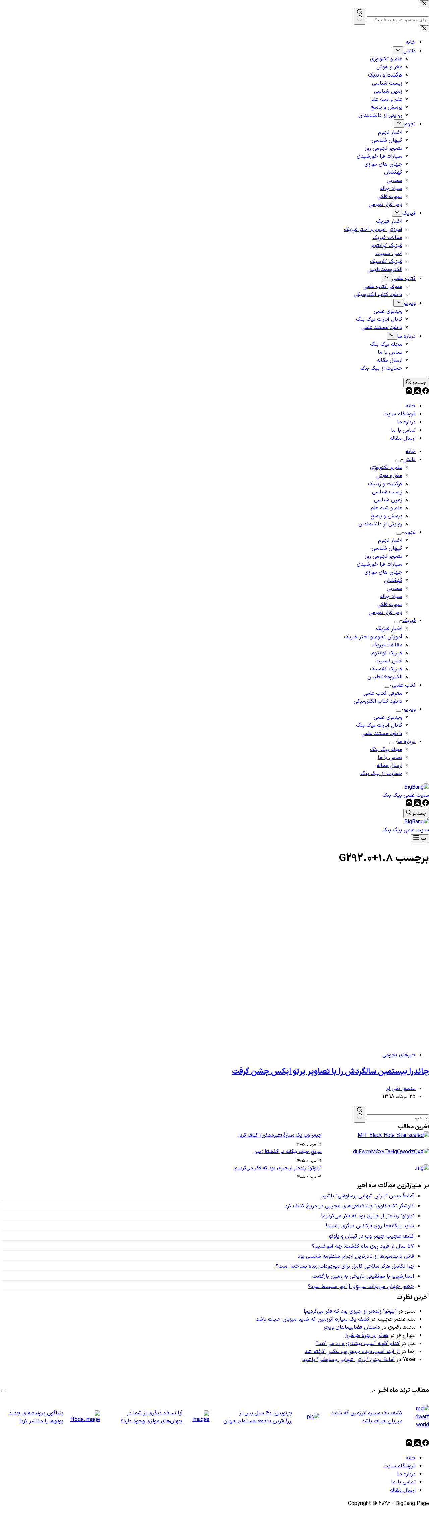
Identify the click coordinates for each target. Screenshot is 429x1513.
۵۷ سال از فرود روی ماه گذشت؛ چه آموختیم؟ (363, 1246)
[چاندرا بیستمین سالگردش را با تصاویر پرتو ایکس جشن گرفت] (300, 1042)
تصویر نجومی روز (383, 556)
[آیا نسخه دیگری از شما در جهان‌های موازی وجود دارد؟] (199, 1417)
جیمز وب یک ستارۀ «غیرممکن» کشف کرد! (280, 1135)
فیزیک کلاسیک (386, 669)
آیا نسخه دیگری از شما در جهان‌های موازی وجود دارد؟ (152, 1417)
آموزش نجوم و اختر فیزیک (373, 637)
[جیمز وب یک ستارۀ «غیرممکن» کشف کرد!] (393, 1135)
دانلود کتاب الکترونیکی (378, 701)
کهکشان (393, 580)
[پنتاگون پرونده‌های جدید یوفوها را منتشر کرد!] (85, 1417)
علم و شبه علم (386, 508)
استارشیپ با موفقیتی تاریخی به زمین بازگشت (363, 1276)
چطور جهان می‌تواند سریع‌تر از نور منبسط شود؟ (361, 1286)
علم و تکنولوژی (386, 468)
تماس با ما (403, 430)
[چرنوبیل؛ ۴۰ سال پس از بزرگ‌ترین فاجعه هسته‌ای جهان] (309, 1417)
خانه (411, 406)
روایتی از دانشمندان (380, 524)
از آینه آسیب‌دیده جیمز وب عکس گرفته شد (352, 1352)
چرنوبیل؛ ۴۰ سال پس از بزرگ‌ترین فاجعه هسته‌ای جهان (258, 1417)
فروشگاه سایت (399, 414)
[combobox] (398, 1117)
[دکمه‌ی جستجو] (359, 1114)
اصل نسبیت (388, 661)
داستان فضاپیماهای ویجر (351, 1327)
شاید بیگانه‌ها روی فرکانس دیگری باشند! (370, 1226)
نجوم (410, 532)
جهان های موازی (383, 572)
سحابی (394, 589)
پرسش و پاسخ (386, 516)
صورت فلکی (389, 605)
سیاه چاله (391, 597)
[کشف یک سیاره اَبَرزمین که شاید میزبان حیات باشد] (419, 1417)
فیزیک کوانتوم (386, 653)
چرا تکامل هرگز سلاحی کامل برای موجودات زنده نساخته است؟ (344, 1266)
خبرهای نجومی (399, 1055)
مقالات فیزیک (387, 645)
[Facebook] (425, 393)
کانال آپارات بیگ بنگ (379, 725)
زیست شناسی (387, 492)
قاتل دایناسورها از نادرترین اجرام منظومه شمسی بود (356, 1256)
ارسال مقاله (403, 438)
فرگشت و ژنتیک (385, 484)
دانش (409, 460)
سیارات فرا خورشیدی (379, 564)
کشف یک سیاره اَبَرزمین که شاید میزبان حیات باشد (312, 1319)
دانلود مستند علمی (381, 733)
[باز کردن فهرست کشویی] (398, 461)
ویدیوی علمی (388, 717)
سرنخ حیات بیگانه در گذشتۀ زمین (287, 1151)
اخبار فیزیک (389, 629)
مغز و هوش (389, 476)
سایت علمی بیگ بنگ (405, 795)
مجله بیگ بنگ (386, 750)
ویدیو (410, 709)
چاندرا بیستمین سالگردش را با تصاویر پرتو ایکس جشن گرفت (330, 1072)
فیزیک (409, 621)
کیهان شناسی (387, 548)
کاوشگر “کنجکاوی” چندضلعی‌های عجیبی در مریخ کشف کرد (349, 1206)
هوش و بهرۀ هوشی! (366, 1335)
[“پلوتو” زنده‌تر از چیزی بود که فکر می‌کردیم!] (422, 1168)
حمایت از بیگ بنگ (381, 774)
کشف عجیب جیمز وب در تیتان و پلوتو (371, 1236)
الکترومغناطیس (384, 677)
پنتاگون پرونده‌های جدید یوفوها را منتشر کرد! (36, 1417)
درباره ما (406, 422)
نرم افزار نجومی (385, 613)
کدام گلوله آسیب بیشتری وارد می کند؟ (358, 1344)
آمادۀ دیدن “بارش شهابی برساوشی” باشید (367, 1196)
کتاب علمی (404, 685)
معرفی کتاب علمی (382, 693)
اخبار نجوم (390, 540)
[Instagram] (409, 393)
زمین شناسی (388, 500)
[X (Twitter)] (416, 393)
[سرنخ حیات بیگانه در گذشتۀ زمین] (391, 1152)
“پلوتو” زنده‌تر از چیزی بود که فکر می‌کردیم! (277, 1168)
